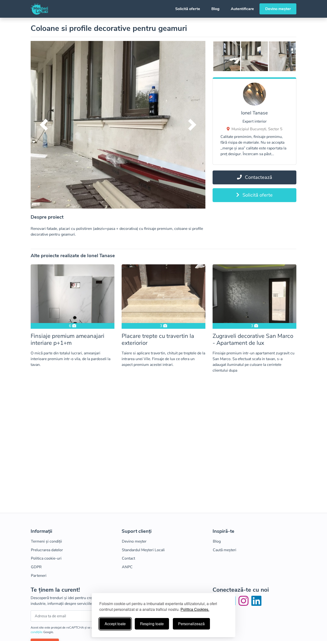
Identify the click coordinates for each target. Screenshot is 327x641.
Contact (128, 558)
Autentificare (242, 8)
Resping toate (152, 623)
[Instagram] (244, 604)
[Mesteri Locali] (39, 9)
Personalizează (191, 623)
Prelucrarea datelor (47, 550)
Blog (215, 8)
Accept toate (115, 623)
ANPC (127, 567)
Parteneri (38, 575)
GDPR (36, 567)
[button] (44, 125)
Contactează (258, 177)
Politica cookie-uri (46, 558)
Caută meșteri (224, 550)
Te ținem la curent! (55, 589)
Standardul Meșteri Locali (143, 550)
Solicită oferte (187, 8)
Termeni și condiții (46, 541)
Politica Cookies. (194, 609)
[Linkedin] (256, 604)
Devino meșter (278, 8)
